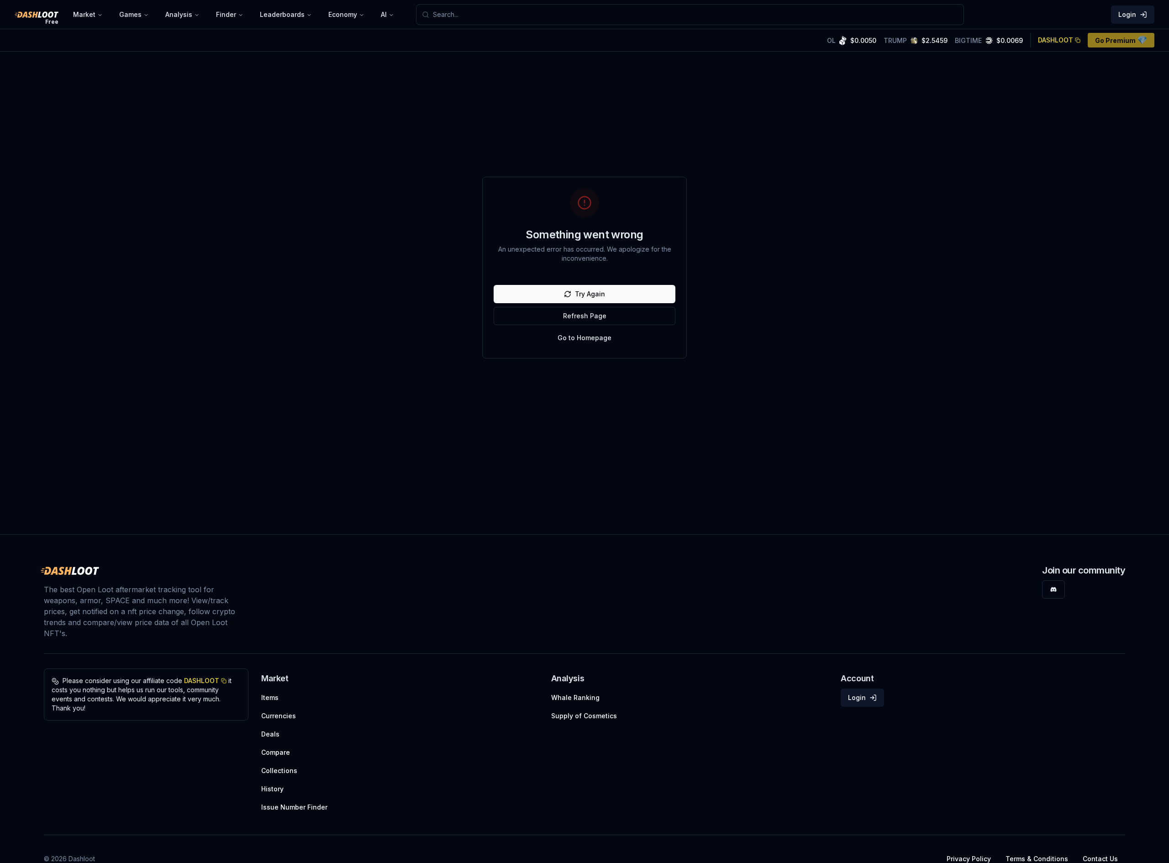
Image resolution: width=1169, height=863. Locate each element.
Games (130, 14)
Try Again (590, 294)
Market (84, 14)
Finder (226, 14)
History (272, 789)
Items (270, 697)
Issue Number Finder (294, 807)
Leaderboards (282, 14)
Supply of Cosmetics (584, 716)
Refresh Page (584, 316)
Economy (342, 14)
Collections (279, 770)
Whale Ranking (575, 697)
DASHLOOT (1055, 40)
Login (1127, 14)
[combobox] (695, 15)
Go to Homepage (584, 338)
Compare (275, 752)
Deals (270, 734)
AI (384, 14)
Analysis (178, 14)
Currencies (278, 716)
